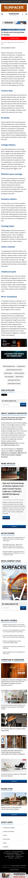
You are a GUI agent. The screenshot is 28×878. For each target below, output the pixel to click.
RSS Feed (17, 858)
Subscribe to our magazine (9, 453)
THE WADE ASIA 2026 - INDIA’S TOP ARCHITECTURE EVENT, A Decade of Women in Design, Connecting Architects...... (14, 546)
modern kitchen (19, 377)
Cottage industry (21, 366)
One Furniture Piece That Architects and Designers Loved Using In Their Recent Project (13, 707)
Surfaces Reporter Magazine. (18, 866)
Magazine (5, 847)
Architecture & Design (11, 29)
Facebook (20, 449)
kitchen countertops (19, 373)
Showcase (10, 858)
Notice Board (7, 534)
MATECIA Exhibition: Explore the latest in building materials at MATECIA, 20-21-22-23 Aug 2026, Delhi (14, 553)
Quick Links (7, 822)
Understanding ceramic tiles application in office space (14, 652)
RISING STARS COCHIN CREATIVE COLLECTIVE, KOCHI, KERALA (11, 809)
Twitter (11, 451)
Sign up (6, 1)
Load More (14, 526)
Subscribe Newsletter (17, 852)
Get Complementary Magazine (11, 853)
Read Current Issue (11, 561)
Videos (5, 843)
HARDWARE (19, 660)
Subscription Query (9, 856)
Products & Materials (8, 832)
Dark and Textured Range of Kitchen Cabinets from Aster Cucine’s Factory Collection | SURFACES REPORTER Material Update (13, 490)
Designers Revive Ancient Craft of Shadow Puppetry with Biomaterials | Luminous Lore (14, 625)
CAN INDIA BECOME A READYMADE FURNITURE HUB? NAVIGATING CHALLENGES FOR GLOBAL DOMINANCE (13, 752)
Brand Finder (6, 839)
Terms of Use (10, 855)
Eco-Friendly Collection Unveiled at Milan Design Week (13, 730)
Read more (6, 518)
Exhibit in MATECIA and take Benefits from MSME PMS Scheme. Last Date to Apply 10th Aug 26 (14, 539)
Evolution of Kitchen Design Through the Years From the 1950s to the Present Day (14, 636)
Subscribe (15, 1)
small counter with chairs (14, 380)
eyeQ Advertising (14, 870)
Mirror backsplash (9, 377)
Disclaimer (18, 855)
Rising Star (6, 789)
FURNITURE (6, 660)
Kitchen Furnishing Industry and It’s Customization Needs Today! (12, 642)
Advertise (10, 1)
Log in (3, 1)
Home (3, 29)
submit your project (9, 445)
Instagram (19, 451)
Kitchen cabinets (8, 373)
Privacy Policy (19, 856)
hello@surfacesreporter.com (9, 443)
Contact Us (7, 852)
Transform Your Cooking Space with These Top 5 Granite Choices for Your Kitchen (14, 631)
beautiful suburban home (9, 366)
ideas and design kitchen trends (14, 370)
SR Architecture (20, 29)
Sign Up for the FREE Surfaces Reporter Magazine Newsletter (13, 455)
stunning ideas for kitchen (14, 383)
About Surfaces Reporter (14, 414)
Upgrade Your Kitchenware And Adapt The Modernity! (14, 647)
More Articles (8, 464)
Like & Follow (8, 390)
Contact (19, 1)
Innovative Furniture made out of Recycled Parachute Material (13, 775)
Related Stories (9, 621)
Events (5, 835)
